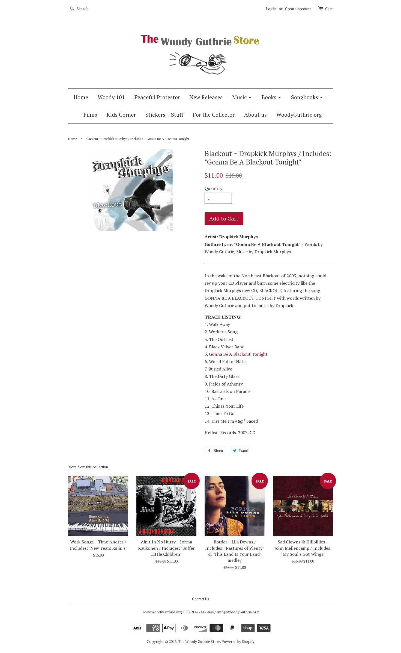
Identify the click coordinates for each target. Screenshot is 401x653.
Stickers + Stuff (164, 114)
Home (81, 97)
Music (240, 97)
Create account (298, 8)
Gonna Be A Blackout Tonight (238, 354)
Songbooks (305, 97)
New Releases (206, 97)
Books (270, 97)
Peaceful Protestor (157, 97)
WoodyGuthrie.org (299, 114)
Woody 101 (111, 97)
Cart (329, 8)
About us (255, 114)
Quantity (213, 188)
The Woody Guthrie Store (199, 641)
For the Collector (214, 114)
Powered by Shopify (238, 641)
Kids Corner (121, 114)
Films (90, 114)
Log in (271, 8)
